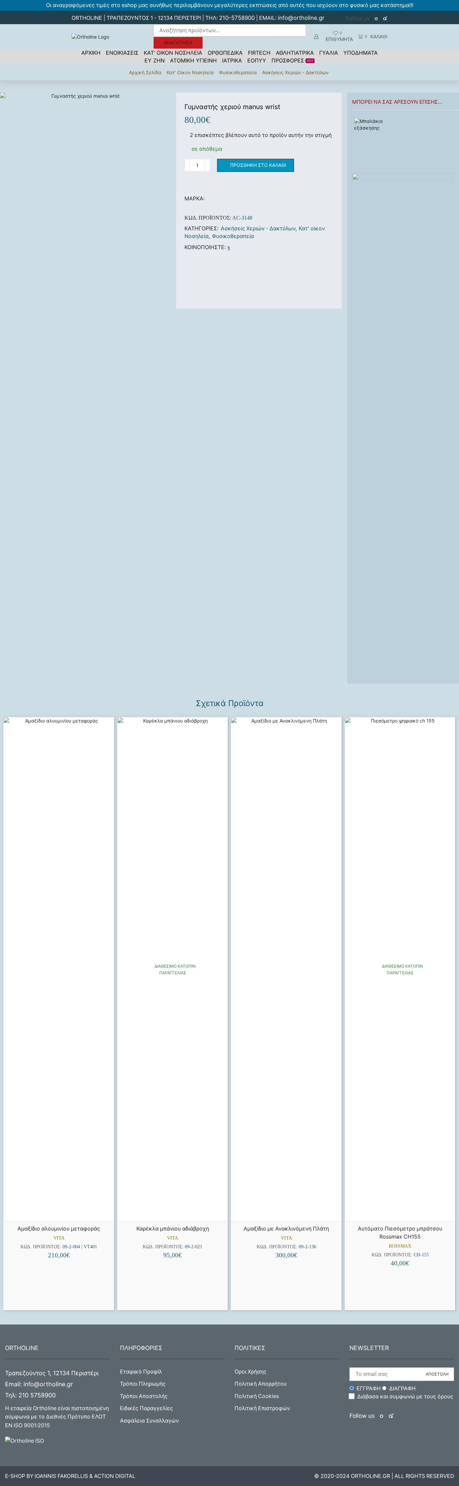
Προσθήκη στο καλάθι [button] (62, 1210)
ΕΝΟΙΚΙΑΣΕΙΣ (122, 52)
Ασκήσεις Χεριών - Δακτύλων (295, 72)
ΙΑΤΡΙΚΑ (232, 60)
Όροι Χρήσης (250, 1371)
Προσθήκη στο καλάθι (258, 165)
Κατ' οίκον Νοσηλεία (190, 72)
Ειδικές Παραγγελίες (146, 1408)
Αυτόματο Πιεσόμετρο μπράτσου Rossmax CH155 (400, 1232)
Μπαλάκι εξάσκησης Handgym (421, 121)
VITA (59, 1238)
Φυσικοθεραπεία (238, 72)
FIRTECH (259, 52)
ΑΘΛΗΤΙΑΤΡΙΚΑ (295, 52)
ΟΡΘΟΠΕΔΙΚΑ (225, 52)
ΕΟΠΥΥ (256, 60)
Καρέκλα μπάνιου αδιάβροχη (172, 1228)
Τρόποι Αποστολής (144, 1396)
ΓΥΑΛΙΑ (328, 52)
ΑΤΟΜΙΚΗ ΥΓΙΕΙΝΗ (193, 60)
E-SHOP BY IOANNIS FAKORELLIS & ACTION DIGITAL (70, 1476)
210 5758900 (37, 1395)
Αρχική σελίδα (145, 72)
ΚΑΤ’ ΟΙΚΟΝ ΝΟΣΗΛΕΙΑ (173, 52)
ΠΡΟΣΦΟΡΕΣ (293, 60)
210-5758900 (237, 17)
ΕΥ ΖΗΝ (154, 60)
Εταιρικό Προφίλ (141, 1371)
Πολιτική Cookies (257, 1396)
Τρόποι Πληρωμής (143, 1384)
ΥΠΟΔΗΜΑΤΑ (360, 52)
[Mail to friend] (234, 247)
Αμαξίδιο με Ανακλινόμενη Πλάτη (286, 1228)
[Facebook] (377, 18)
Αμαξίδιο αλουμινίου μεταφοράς (58, 1228)
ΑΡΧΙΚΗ (90, 52)
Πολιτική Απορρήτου (261, 1384)
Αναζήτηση (178, 42)
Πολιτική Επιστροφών (262, 1408)
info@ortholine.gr (301, 17)
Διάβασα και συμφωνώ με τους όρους (405, 1396)
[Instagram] (385, 18)
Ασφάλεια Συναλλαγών (149, 1421)
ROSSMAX (400, 1246)
